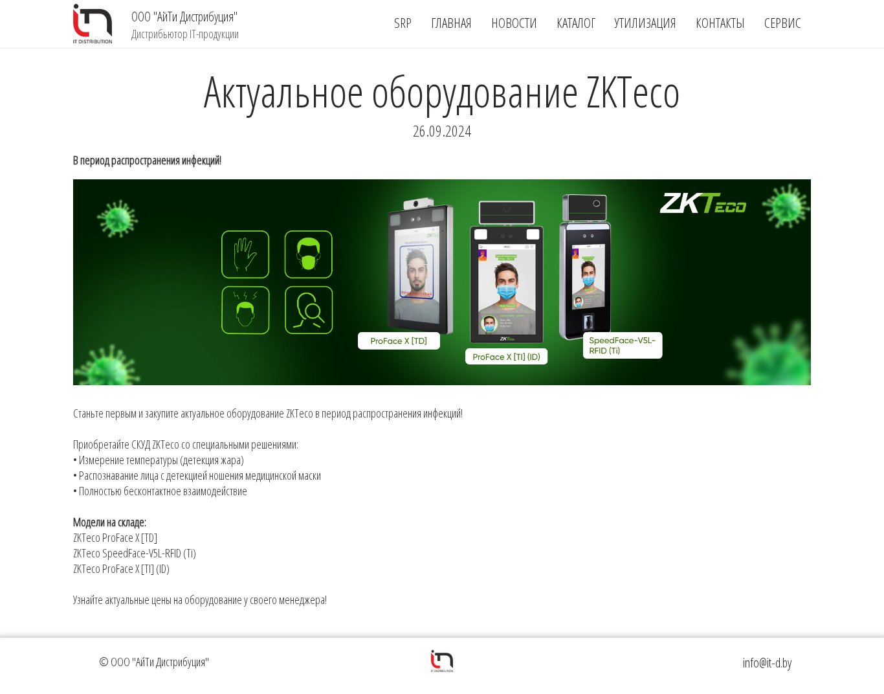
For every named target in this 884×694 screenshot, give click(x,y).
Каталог (576, 23)
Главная (451, 23)
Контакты (720, 23)
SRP (403, 23)
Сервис (782, 23)
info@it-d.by (767, 662)
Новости (514, 23)
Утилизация (645, 23)
